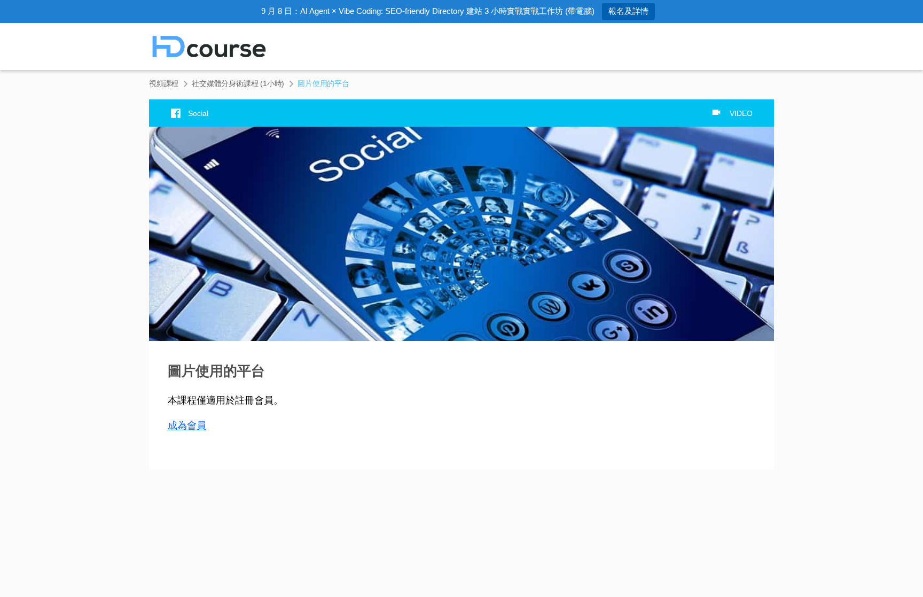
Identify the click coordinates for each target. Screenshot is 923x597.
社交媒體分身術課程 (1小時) (238, 83)
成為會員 (187, 425)
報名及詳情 (628, 10)
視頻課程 (163, 83)
